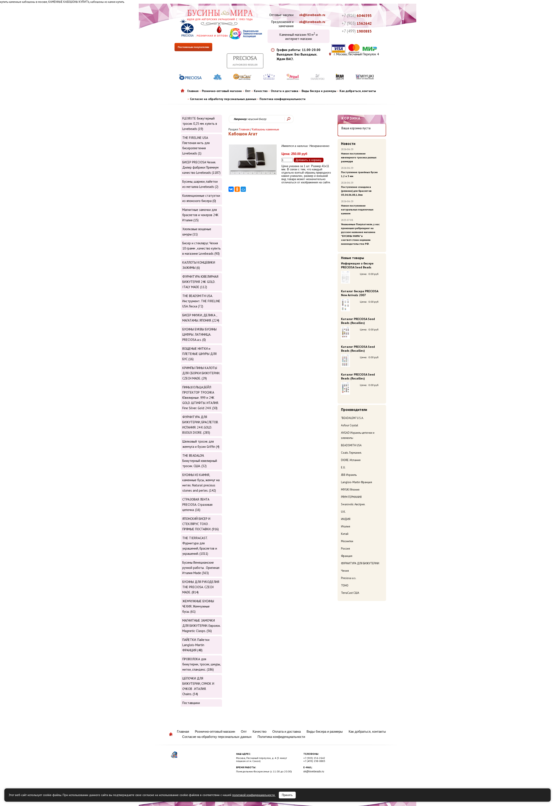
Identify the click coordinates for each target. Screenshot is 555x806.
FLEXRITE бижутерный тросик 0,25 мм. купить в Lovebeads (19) (199, 123)
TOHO (344, 585)
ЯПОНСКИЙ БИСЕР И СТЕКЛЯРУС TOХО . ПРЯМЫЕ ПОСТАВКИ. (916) (200, 524)
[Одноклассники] (237, 189)
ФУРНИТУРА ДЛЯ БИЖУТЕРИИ (360, 563)
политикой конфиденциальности (254, 795)
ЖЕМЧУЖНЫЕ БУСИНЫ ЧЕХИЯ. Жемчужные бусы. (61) (198, 606)
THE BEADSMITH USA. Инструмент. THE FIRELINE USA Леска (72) (201, 301)
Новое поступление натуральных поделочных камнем (357, 209)
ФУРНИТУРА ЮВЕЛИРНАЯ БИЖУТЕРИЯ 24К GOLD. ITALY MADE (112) (200, 281)
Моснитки (347, 541)
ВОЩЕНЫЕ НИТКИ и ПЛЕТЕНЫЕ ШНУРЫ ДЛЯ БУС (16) (199, 353)
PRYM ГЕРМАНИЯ (351, 497)
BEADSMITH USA (351, 445)
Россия (345, 548)
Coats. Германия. (351, 453)
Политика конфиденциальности (282, 99)
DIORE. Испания (351, 460)
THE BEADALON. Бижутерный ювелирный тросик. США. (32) (199, 460)
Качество (261, 91)
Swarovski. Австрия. (353, 504)
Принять (287, 795)
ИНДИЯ (345, 519)
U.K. (343, 512)
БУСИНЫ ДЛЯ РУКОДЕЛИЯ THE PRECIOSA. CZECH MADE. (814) (200, 587)
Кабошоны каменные (265, 129)
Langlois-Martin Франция (356, 482)
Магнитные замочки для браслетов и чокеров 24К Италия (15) (200, 215)
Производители (354, 409)
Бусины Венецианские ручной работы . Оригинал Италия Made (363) (200, 567)
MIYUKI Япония (350, 489)
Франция (346, 556)
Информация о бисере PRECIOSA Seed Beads (357, 265)
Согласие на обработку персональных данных (223, 99)
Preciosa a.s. (348, 578)
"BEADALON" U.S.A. (352, 418)
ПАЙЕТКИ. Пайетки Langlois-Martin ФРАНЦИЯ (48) (195, 645)
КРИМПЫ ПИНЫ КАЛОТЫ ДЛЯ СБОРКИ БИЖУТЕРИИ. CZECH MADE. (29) (201, 373)
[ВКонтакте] (231, 189)
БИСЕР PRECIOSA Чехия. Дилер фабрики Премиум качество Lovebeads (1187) (201, 167)
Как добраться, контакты (358, 91)
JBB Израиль (349, 475)
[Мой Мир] (243, 189)
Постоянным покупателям (193, 47)
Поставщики (191, 703)
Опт (248, 91)
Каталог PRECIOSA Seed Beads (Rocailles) (358, 321)
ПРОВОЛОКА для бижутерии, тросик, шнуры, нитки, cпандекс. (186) (201, 664)
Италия (345, 526)
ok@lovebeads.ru (312, 15)
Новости (348, 143)
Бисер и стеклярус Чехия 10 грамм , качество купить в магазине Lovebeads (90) (201, 248)
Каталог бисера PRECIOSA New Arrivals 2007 (359, 293)
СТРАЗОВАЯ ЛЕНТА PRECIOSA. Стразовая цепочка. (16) (197, 504)
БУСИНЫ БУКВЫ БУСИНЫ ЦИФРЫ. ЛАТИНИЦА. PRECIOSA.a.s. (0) (199, 334)
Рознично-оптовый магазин (222, 91)
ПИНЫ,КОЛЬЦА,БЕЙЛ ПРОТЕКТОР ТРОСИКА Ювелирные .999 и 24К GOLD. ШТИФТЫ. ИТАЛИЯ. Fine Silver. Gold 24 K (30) (200, 397)
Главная (193, 91)
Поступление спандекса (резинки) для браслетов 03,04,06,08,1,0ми (356, 190)
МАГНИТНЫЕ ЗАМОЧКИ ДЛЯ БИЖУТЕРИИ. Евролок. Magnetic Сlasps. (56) (201, 625)
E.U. (343, 467)
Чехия (345, 571)
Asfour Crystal (349, 425)
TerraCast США (350, 593)
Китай (344, 534)
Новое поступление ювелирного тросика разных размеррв (358, 157)
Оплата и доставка (284, 91)
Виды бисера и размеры (319, 91)
